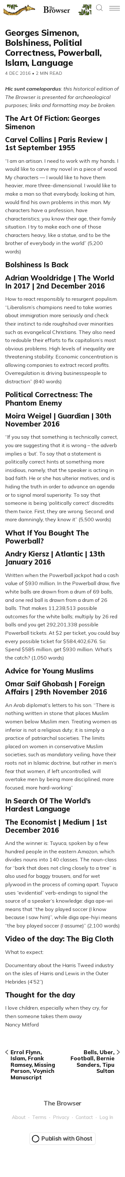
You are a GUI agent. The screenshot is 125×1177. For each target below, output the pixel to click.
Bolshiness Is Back (36, 264)
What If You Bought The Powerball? (47, 536)
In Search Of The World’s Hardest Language (48, 804)
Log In (106, 1117)
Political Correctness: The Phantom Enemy (49, 398)
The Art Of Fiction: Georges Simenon (52, 122)
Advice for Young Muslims (49, 670)
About (19, 1117)
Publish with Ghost (66, 1138)
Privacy (61, 1117)
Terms (39, 1117)
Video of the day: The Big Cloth (59, 938)
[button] (99, 8)
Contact (84, 1117)
